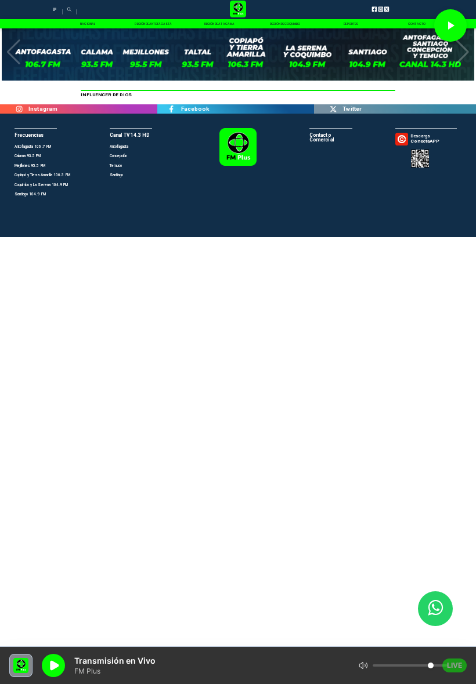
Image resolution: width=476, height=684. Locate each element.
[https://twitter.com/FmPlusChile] (333, 109)
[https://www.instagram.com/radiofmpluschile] (19, 109)
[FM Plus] (54, 13)
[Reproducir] (450, 25)
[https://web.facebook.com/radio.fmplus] (171, 109)
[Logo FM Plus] (238, 9)
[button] (13, 52)
